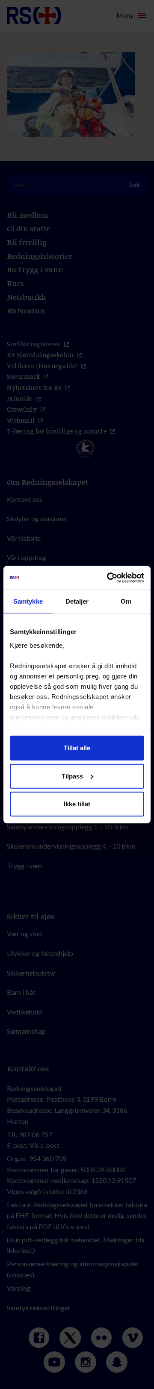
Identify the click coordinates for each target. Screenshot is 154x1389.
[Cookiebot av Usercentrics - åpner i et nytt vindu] (108, 577)
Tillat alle (77, 748)
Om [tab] (126, 601)
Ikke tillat (77, 804)
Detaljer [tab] (77, 601)
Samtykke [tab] (28, 601)
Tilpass (72, 775)
